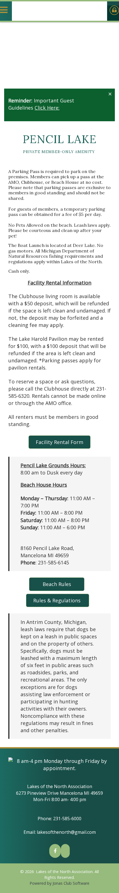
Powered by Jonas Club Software (59, 883)
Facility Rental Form (59, 442)
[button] (109, 94)
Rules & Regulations (57, 600)
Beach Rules (57, 584)
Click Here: (47, 107)
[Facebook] (55, 851)
